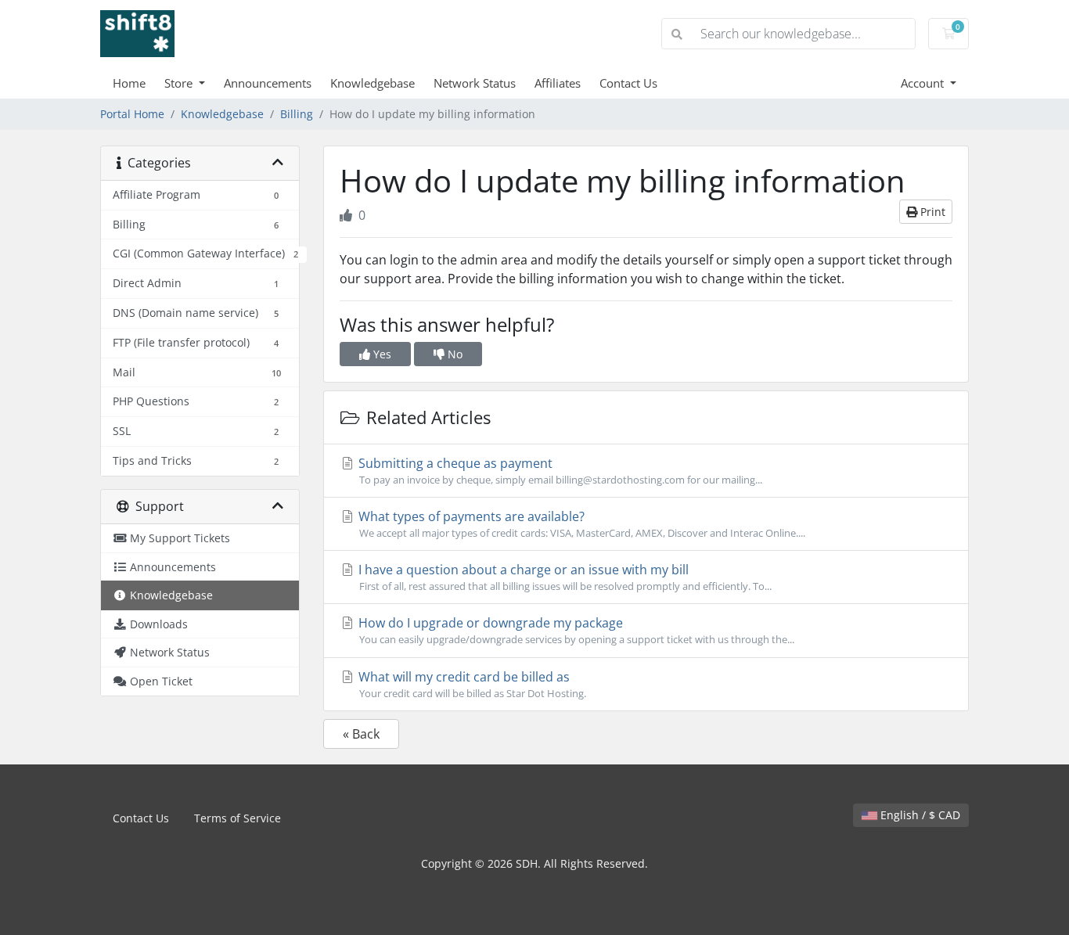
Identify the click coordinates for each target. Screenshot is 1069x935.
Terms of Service (237, 818)
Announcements (267, 83)
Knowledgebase (372, 83)
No (454, 354)
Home (129, 83)
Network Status (475, 83)
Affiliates (557, 83)
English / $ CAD (918, 814)
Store (180, 83)
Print (931, 211)
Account (924, 83)
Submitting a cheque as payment (558, 471)
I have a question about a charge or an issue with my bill (563, 577)
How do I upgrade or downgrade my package (574, 630)
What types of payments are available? (580, 524)
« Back (361, 734)
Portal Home (132, 113)
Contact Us (628, 83)
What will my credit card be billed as (470, 684)
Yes (380, 354)
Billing (296, 113)
